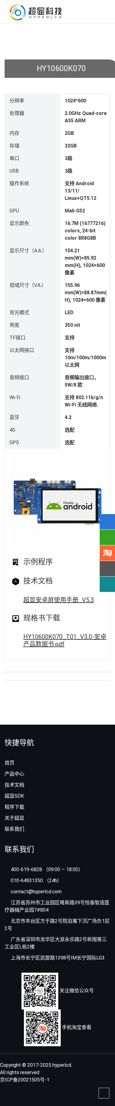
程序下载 (14, 807)
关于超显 (14, 818)
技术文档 (14, 785)
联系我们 (14, 829)
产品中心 (14, 774)
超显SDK (14, 796)
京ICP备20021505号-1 (24, 1080)
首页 (9, 763)
